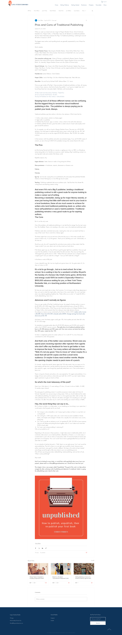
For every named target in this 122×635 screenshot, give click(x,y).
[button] (104, 2)
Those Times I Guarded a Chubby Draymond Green (37, 577)
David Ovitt (61, 10)
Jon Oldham (68, 10)
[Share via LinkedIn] (42, 548)
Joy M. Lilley (44, 10)
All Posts (29, 10)
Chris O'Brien (36, 10)
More (83, 10)
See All (92, 560)
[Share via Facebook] (35, 548)
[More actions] (86, 20)
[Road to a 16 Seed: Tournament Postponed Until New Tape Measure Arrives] (61, 569)
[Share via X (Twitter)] (39, 548)
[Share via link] (46, 548)
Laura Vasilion (76, 10)
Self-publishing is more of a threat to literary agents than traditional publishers (83, 577)
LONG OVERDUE (19, 4)
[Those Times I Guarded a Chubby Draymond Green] (38, 569)
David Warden (53, 10)
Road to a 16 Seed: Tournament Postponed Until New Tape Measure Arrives (60, 577)
